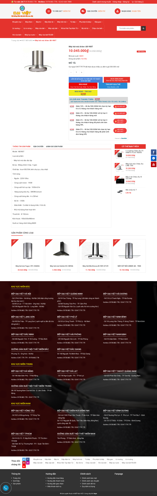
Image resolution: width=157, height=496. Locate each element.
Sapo (95, 493)
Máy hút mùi (62, 22)
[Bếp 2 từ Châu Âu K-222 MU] (120, 181)
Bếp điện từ (49, 22)
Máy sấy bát (53, 28)
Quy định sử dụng (88, 486)
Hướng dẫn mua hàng (55, 478)
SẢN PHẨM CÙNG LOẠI (22, 233)
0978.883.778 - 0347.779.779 (120, 343)
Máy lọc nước (30, 35)
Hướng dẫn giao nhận (55, 484)
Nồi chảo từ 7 (131, 190)
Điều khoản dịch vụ (54, 486)
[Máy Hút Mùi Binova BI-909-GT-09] (95, 250)
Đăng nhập (117, 2)
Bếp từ (38, 22)
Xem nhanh (33, 263)
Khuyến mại (17, 22)
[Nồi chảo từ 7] (120, 192)
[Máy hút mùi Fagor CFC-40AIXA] (27, 250)
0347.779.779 (34, 310)
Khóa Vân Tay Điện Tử (69, 28)
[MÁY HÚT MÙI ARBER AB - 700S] (129, 250)
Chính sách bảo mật (89, 478)
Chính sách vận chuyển (90, 481)
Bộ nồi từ (85, 28)
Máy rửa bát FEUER (46, 35)
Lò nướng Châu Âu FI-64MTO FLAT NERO (135, 151)
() (139, 2)
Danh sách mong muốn (101, 2)
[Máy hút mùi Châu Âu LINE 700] (120, 168)
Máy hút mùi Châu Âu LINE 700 (134, 164)
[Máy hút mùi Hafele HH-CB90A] (61, 250)
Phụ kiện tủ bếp (85, 22)
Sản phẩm (17, 484)
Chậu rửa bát (97, 28)
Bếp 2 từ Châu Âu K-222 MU (134, 177)
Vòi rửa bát (16, 35)
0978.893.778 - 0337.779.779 (28, 450)
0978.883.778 (31, 2)
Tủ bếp (73, 22)
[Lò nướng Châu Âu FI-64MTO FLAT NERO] (120, 155)
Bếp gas (98, 22)
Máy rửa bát (40, 28)
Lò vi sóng (28, 28)
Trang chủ (16, 478)
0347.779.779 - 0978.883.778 (28, 358)
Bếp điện (28, 22)
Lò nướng (16, 28)
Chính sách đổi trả (88, 484)
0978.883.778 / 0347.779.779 (28, 419)
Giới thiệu (16, 481)
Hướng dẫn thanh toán (55, 481)
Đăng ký (126, 2)
